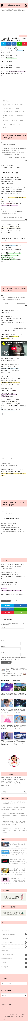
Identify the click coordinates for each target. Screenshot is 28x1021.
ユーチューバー (6, 942)
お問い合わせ (20, 1016)
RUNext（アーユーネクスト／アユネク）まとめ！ (13, 121)
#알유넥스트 (12, 152)
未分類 (4, 950)
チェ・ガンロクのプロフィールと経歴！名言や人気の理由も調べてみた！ (13, 802)
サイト (2, 652)
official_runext (10, 525)
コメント (3, 627)
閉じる (7, 101)
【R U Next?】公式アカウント (12, 124)
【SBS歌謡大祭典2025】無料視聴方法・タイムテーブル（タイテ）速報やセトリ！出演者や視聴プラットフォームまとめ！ (13, 822)
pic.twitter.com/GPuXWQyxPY (9, 213)
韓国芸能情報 (7, 1016)
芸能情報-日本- (6, 958)
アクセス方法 (14, 1014)
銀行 (4, 962)
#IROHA (4, 154)
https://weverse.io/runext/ (12, 527)
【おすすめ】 (14, 600)
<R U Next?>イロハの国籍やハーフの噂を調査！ (13, 105)
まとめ (5, 127)
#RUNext (7, 152)
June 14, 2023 (21, 303)
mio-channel (14, 5)
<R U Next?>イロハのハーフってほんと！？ (14, 112)
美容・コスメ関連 (7, 954)
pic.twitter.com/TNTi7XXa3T (12, 154)
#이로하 (22, 152)
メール (3, 646)
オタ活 (9, 1014)
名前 (2, 640)
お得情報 (4, 938)
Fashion (4, 926)
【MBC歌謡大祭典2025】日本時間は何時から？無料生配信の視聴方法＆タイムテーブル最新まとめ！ (13, 815)
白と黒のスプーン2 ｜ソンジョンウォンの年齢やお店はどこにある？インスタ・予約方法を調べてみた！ (13, 830)
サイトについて (14, 1016)
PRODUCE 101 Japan (8, 934)
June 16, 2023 (21, 157)
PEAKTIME (5, 930)
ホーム (6, 1014)
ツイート (3, 1008)
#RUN (17, 152)
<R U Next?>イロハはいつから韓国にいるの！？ (13, 116)
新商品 (3, 946)
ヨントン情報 (21, 1014)
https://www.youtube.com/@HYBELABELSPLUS (14, 531)
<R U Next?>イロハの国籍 (11, 108)
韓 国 (5, 967)
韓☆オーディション (6, 600)
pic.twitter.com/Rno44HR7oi (13, 299)
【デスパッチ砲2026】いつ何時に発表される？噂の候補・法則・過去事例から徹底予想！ (13, 808)
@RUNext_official (12, 523)
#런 (19, 152)
